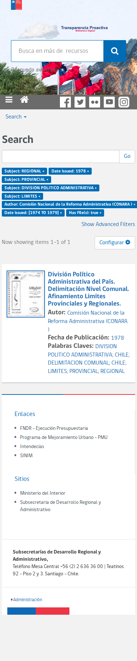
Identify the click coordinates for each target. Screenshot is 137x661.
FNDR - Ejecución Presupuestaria (54, 428)
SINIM (26, 456)
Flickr (94, 102)
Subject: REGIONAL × (24, 171)
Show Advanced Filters (108, 225)
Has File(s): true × (85, 213)
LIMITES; (58, 371)
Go (127, 156)
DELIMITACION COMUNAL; (79, 363)
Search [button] (14, 117)
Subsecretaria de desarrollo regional (16, 18)
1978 (117, 338)
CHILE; (122, 355)
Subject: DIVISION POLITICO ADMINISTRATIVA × (50, 188)
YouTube (109, 102)
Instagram (123, 102)
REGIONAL (112, 371)
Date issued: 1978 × (70, 171)
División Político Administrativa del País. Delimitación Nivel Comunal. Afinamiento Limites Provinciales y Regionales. (88, 289)
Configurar (112, 243)
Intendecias (32, 447)
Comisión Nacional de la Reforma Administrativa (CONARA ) (88, 321)
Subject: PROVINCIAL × (26, 180)
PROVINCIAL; (84, 371)
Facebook (65, 102)
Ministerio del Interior (42, 493)
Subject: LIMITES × (22, 196)
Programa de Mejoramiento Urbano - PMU (63, 437)
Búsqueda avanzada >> (37, 70)
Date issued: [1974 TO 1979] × (33, 213)
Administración (27, 600)
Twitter (80, 102)
